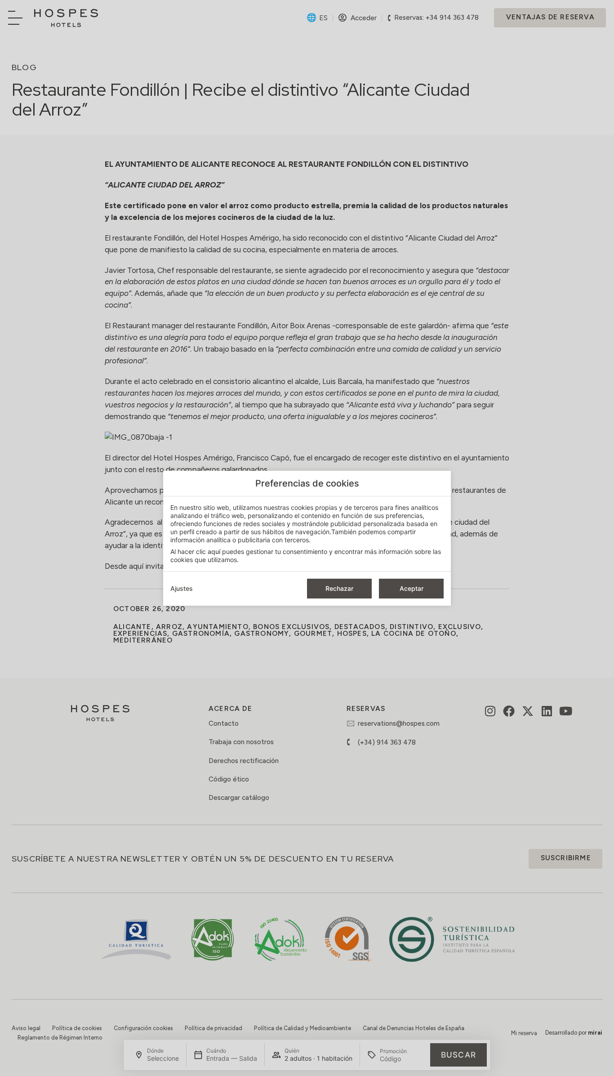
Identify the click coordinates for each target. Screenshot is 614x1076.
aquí (214, 551)
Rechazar (339, 588)
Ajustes (181, 588)
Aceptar (411, 588)
